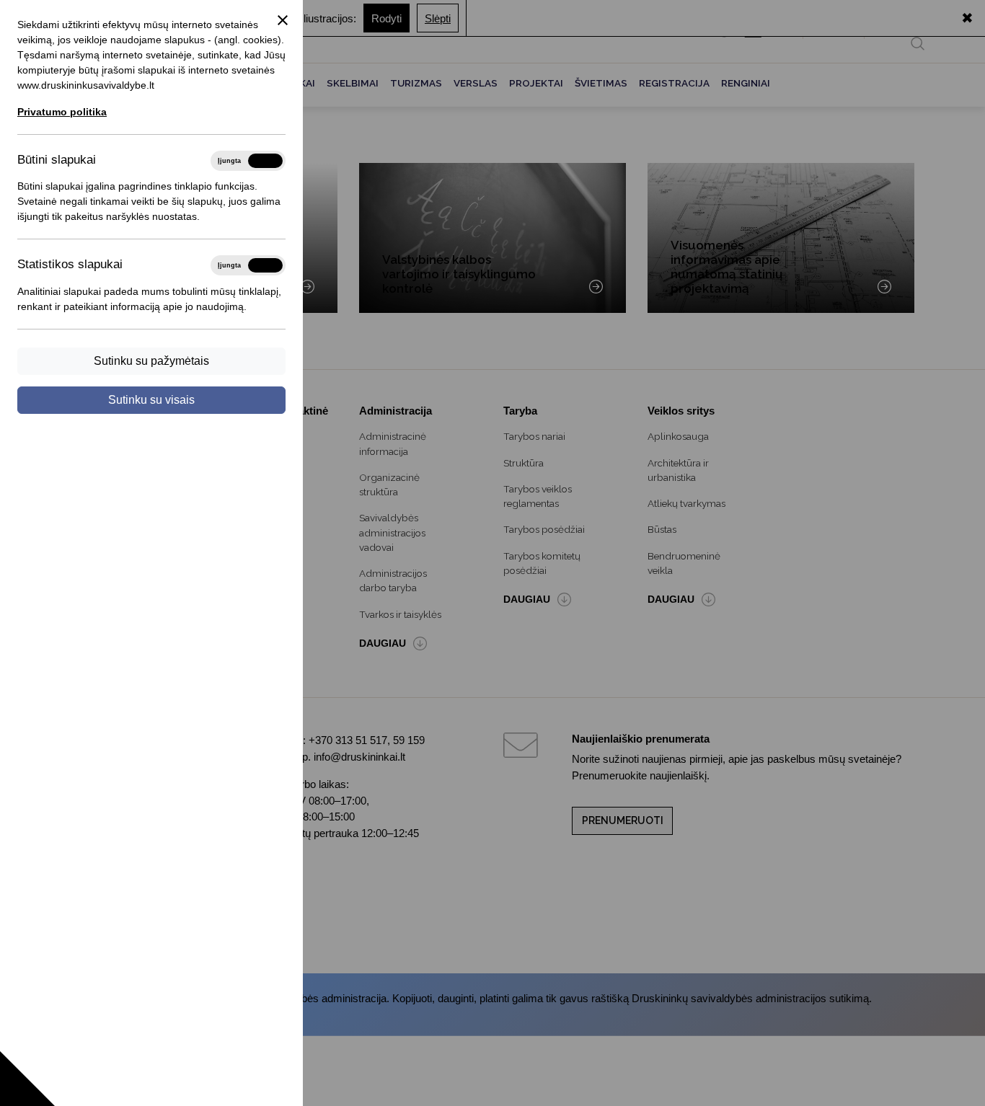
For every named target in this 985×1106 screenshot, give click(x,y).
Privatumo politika (62, 112)
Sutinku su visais (151, 400)
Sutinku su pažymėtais (151, 361)
